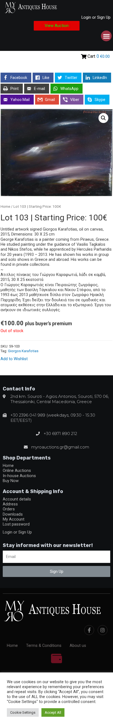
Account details (17, 499)
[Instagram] (103, 630)
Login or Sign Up (96, 17)
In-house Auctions (19, 475)
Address (10, 504)
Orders (9, 509)
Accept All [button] (53, 712)
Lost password (16, 524)
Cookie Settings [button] (22, 712)
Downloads (13, 514)
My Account (13, 519)
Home (5, 206)
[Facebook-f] (89, 630)
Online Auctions (17, 470)
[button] (57, 26)
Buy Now (11, 480)
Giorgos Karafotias (23, 351)
